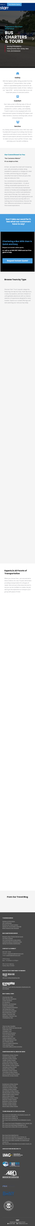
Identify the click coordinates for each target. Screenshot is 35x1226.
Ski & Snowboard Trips (18, 849)
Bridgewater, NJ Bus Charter (10, 1098)
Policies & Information (8, 921)
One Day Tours (18, 336)
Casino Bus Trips (7, 1029)
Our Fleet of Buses (7, 938)
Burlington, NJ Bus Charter (9, 1070)
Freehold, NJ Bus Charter (9, 1086)
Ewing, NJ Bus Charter (8, 1096)
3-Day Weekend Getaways (10, 1007)
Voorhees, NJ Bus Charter (9, 1067)
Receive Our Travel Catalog (10, 925)
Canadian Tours (6, 1031)
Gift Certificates (7, 923)
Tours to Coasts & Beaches (10, 1043)
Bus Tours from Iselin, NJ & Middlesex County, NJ (16, 1138)
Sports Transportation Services (18, 621)
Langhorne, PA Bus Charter (9, 1087)
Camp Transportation (19, 817)
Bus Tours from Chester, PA (10, 1118)
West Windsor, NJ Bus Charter (10, 1065)
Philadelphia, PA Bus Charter (10, 1055)
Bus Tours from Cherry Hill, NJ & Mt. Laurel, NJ (15, 1127)
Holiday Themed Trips (19, 519)
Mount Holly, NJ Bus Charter (10, 1106)
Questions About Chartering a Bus (12, 942)
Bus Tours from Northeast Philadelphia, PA (14, 1125)
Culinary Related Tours (8, 1038)
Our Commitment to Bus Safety (11, 940)
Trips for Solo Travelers (8, 1026)
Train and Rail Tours (8, 1045)
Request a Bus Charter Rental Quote (12, 937)
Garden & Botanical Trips (9, 1040)
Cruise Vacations (18, 397)
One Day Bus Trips (7, 997)
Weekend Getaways (8, 1006)
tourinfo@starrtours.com (13, 955)
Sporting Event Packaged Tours (18, 549)
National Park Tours (7, 1036)
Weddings (18, 656)
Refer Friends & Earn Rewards (10, 928)
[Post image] (18, 324)
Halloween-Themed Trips (9, 1016)
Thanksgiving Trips (7, 1018)
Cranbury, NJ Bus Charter (9, 1089)
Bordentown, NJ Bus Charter (10, 1063)
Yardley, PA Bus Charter (9, 1060)
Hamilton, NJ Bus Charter (9, 1104)
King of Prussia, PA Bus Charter (11, 1074)
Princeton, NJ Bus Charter (9, 1058)
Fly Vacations (18, 428)
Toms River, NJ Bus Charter (10, 1072)
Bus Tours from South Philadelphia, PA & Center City (17, 1123)
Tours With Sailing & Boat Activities (12, 1047)
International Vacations (9, 1033)
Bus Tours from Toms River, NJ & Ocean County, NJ (16, 1144)
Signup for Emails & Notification (11, 943)
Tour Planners (18, 881)
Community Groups (18, 752)
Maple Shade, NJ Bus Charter (10, 1094)
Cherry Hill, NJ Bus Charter (9, 1062)
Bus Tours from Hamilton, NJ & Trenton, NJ (14, 1137)
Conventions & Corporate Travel (18, 719)
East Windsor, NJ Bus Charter (10, 1091)
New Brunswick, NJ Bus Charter (11, 1092)
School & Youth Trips (18, 688)
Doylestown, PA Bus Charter (10, 1084)
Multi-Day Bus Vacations (18, 366)
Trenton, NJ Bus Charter (9, 1057)
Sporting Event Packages (9, 1011)
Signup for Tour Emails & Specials (11, 926)
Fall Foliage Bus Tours (8, 1009)
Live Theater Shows (7, 1041)
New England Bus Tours (8, 1012)
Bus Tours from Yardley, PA (10, 1116)
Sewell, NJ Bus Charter (8, 1069)
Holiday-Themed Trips (8, 1014)
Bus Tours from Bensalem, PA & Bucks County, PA (16, 1115)
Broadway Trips (18, 458)
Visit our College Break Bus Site (11, 978)
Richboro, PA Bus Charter (9, 1103)
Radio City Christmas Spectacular (12, 1028)
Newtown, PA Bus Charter (9, 1099)
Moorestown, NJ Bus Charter (10, 1075)
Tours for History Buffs (8, 1035)
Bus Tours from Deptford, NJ (10, 1135)
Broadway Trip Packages (9, 1004)
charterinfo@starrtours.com (15, 954)
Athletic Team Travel (18, 785)
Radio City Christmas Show (18, 487)
